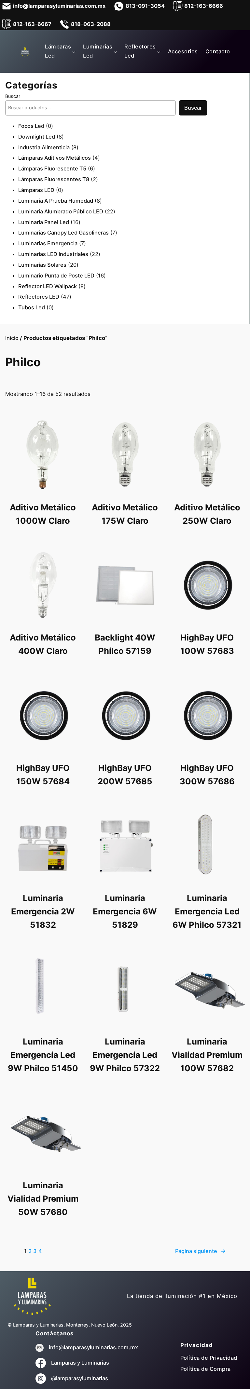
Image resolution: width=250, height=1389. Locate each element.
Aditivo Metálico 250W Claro (207, 514)
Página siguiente (200, 1251)
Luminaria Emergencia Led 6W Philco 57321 (207, 911)
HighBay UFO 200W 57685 (125, 774)
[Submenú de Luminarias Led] (115, 51)
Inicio (12, 338)
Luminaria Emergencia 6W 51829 (125, 911)
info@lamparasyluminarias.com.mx (93, 1347)
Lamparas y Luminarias (80, 1362)
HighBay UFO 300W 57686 (207, 774)
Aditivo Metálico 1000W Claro (43, 514)
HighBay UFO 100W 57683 (207, 644)
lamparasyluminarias (82, 1378)
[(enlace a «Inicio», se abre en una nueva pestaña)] (32, 1295)
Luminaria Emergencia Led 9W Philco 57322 (125, 1054)
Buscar (12, 96)
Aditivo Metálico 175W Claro (125, 514)
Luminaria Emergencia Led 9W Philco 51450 (43, 1054)
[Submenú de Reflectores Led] (158, 51)
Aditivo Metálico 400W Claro (43, 644)
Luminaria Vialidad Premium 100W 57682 (207, 1054)
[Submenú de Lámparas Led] (74, 51)
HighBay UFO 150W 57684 (43, 774)
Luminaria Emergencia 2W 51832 (43, 911)
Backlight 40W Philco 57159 (125, 644)
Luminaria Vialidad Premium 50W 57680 (42, 1198)
